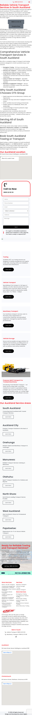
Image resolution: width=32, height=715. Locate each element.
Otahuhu (16, 127)
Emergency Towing (8, 67)
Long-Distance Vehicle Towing (11, 74)
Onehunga (25, 127)
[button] (29, 2)
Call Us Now (10, 188)
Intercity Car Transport (9, 70)
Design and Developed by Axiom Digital (16, 714)
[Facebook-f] (16, 636)
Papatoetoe (10, 127)
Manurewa (3, 127)
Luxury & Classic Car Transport (12, 79)
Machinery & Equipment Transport (12, 83)
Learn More (8, 269)
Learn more (8, 468)
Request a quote (4, 144)
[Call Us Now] (5, 185)
